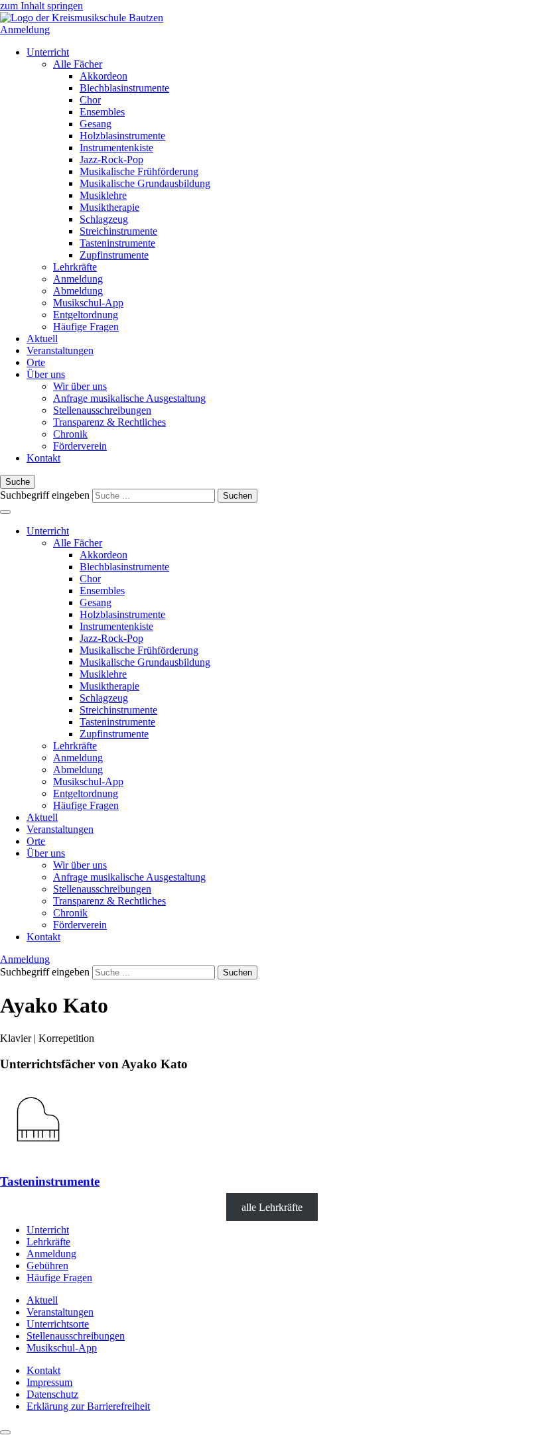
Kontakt (43, 458)
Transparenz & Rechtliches (109, 422)
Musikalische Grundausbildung (145, 183)
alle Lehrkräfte (272, 1207)
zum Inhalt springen (41, 5)
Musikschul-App (88, 302)
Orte (36, 362)
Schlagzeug (104, 219)
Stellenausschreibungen (102, 410)
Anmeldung (25, 29)
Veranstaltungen (60, 350)
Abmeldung (78, 290)
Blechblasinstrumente (124, 88)
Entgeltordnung (85, 314)
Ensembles (102, 111)
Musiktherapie (109, 207)
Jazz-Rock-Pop (111, 159)
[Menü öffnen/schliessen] (5, 512)
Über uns (46, 374)
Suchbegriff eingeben (45, 495)
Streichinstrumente (118, 231)
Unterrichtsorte (58, 1324)
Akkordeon (103, 76)
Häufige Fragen (86, 326)
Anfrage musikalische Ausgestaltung (129, 398)
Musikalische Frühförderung (139, 171)
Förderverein (80, 446)
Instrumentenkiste (116, 147)
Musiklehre (103, 195)
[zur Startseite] (81, 17)
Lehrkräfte (75, 267)
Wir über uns (80, 386)
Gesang (95, 123)
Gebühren (47, 1265)
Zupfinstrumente (114, 255)
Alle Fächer (77, 64)
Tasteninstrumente (117, 243)
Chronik (70, 434)
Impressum (49, 1382)
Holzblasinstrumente (122, 135)
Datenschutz (52, 1394)
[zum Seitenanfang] (5, 1432)
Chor (90, 99)
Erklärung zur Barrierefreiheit (88, 1406)
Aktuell (42, 338)
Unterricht (48, 52)
